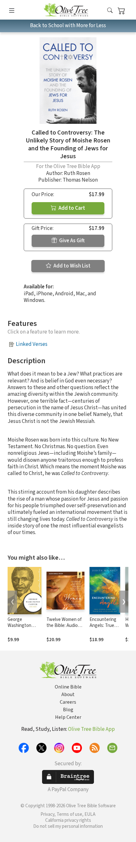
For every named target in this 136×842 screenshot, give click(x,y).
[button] (110, 11)
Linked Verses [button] (31, 344)
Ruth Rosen (77, 173)
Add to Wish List (71, 266)
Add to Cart (71, 208)
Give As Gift (71, 240)
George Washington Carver (19, 625)
